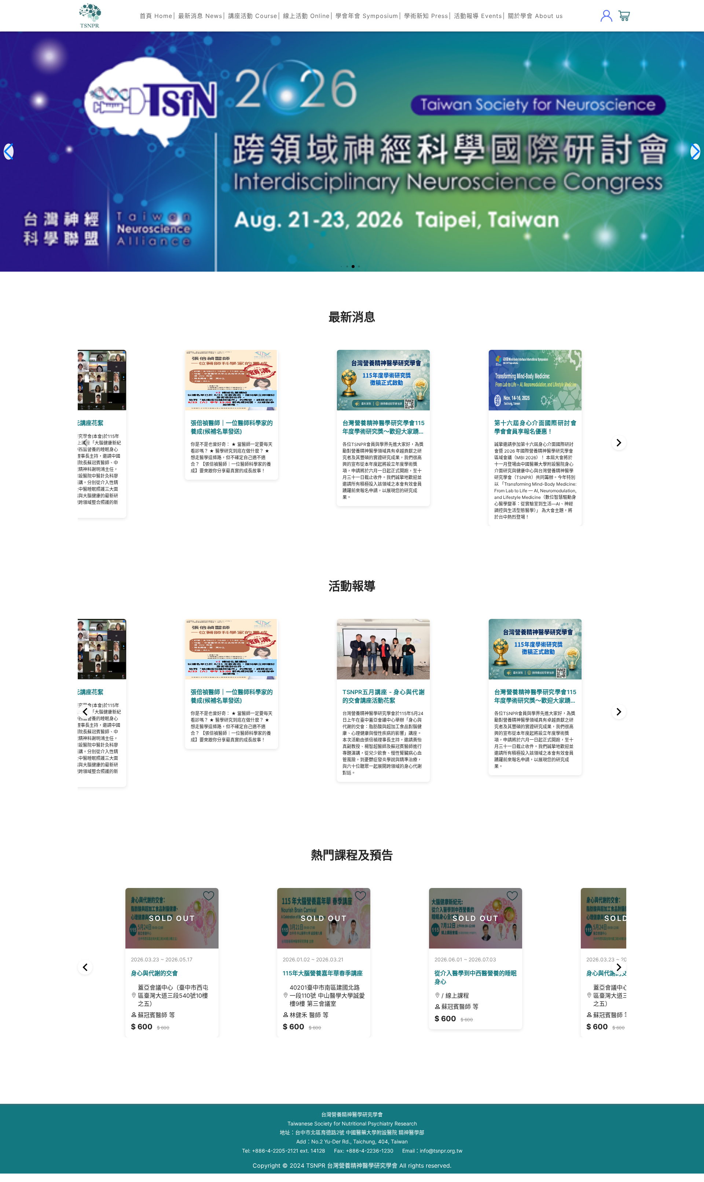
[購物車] (624, 16)
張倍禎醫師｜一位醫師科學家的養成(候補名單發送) (142, 450)
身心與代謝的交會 (106, 990)
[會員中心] (606, 16)
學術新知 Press (426, 15)
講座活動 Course (252, 15)
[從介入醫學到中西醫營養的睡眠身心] (476, 889)
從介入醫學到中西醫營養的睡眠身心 (410, 990)
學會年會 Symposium (367, 15)
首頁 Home (156, 15)
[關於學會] (89, 15)
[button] (340, 266)
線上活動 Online (306, 15)
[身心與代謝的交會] (196, 889)
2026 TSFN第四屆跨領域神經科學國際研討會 (562, 450)
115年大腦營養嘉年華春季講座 (263, 990)
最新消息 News (200, 15)
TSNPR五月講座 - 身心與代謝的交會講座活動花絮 (282, 716)
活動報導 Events (478, 15)
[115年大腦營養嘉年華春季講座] (336, 889)
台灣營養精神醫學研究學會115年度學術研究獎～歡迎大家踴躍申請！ (282, 450)
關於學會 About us (535, 15)
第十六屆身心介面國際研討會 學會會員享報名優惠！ (422, 450)
